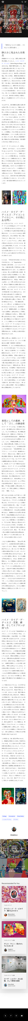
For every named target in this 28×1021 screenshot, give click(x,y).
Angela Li (8, 32)
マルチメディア (14, 8)
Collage (4, 816)
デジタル (16, 819)
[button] (25, 2)
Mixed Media (20, 816)
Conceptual (12, 816)
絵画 (13, 940)
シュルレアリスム (6, 819)
